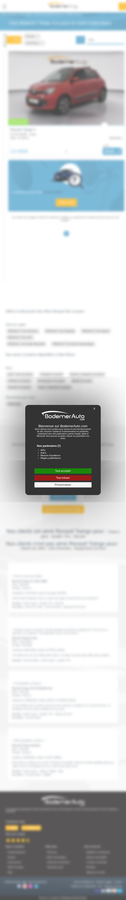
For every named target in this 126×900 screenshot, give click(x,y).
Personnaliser (63, 484)
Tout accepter (63, 471)
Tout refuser (63, 477)
